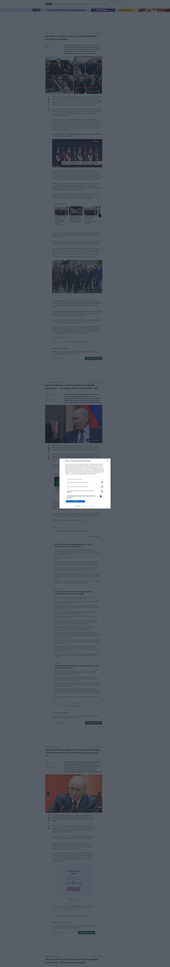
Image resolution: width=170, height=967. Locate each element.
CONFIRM (75, 501)
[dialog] (85, 483)
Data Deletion (77, 506)
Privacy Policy (92, 506)
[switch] (101, 482)
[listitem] (85, 479)
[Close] (108, 461)
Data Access (85, 506)
